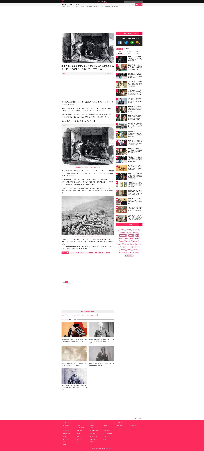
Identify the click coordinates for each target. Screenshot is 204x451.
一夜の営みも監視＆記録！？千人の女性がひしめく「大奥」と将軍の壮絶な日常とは (135, 208)
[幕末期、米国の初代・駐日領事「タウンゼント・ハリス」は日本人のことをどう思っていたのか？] (101, 330)
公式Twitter (126, 42)
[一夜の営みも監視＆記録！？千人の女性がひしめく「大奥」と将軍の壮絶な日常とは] (121, 210)
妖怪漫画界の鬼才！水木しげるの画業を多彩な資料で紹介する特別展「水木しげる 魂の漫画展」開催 (135, 134)
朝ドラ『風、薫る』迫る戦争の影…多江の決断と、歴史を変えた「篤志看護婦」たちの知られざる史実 (135, 84)
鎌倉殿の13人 (130, 255)
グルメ (64, 436)
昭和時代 (122, 252)
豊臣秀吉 (123, 250)
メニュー (63, 1)
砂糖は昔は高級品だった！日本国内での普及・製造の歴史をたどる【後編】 (74, 364)
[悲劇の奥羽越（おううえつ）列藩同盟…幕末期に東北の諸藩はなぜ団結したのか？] (74, 330)
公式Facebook (120, 42)
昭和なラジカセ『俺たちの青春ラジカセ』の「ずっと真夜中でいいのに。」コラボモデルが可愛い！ (135, 126)
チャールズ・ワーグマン (73, 315)
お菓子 (121, 238)
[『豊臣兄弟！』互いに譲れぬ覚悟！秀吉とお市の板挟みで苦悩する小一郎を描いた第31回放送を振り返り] (121, 176)
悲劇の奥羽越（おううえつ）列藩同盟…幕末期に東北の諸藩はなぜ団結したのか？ (74, 340)
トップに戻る (139, 418)
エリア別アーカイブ (94, 436)
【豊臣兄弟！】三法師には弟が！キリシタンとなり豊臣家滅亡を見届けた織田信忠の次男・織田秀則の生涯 (135, 67)
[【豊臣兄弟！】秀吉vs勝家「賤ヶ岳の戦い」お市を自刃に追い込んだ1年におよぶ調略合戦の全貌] (121, 59)
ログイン (133, 4)
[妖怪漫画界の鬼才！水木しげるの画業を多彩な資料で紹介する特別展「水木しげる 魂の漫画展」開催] (121, 134)
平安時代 (123, 232)
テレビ (122, 241)
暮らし (64, 442)
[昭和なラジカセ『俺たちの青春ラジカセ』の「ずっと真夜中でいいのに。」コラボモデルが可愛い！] (121, 126)
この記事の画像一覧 (88, 311)
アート (64, 428)
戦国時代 (129, 229)
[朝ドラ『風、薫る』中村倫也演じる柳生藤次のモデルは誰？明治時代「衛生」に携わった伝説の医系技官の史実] (121, 93)
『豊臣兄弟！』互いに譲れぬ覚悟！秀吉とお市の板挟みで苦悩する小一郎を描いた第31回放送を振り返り (135, 176)
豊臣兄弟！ (136, 247)
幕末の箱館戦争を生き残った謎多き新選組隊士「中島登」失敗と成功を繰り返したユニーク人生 (74, 387)
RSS (138, 42)
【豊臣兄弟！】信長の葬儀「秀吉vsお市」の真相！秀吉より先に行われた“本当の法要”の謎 (135, 109)
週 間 (129, 52)
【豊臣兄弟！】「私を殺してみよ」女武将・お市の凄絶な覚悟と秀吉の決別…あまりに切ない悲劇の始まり (135, 151)
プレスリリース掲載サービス (128, 33)
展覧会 (129, 250)
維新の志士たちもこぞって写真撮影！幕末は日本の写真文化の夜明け (101, 364)
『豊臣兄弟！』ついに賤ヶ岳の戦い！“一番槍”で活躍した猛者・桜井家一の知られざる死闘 (135, 201)
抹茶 (133, 244)
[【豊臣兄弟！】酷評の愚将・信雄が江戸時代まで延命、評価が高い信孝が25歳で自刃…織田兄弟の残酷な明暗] (121, 118)
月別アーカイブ (107, 436)
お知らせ (92, 428)
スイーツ (132, 235)
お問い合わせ (107, 430)
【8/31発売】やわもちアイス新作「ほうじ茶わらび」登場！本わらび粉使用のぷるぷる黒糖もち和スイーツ (135, 167)
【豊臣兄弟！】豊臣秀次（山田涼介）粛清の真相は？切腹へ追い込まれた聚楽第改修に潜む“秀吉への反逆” (135, 142)
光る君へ (130, 252)
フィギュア (128, 247)
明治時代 (88, 315)
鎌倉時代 (136, 250)
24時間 (120, 52)
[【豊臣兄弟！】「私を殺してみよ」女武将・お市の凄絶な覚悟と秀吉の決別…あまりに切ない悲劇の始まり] (121, 151)
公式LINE (132, 42)
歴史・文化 (79, 442)
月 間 (138, 52)
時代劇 (137, 238)
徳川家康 (127, 244)
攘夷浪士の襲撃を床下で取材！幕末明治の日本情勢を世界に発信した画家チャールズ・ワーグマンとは (98, 6)
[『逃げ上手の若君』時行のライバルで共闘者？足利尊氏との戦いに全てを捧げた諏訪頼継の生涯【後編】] (121, 160)
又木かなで (105, 73)
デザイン (139, 244)
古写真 (64, 444)
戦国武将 (136, 232)
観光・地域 (65, 439)
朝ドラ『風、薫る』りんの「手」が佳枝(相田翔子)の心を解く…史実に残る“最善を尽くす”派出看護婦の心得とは (135, 218)
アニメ (129, 232)
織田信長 (136, 241)
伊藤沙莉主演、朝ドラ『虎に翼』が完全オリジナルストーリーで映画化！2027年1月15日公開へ (135, 101)
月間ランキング (93, 442)
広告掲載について (94, 430)
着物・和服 (79, 430)
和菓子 (78, 436)
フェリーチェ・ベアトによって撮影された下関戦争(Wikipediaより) (88, 236)
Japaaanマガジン (70, 6)
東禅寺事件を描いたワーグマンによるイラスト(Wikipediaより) (87, 167)
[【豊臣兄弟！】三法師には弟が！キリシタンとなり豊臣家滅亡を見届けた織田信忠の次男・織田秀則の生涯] (121, 68)
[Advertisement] (88, 20)
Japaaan (102, 1)
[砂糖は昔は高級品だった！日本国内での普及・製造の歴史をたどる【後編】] (74, 354)
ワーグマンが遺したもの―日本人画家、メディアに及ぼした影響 (86, 253)
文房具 (121, 247)
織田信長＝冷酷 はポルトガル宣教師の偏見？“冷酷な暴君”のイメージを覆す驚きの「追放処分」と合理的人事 (135, 193)
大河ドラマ (136, 229)
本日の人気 (92, 439)
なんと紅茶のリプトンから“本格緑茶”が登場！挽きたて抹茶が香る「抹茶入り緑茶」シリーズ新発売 (135, 184)
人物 (64, 73)
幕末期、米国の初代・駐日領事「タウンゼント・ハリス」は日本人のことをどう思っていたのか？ (101, 341)
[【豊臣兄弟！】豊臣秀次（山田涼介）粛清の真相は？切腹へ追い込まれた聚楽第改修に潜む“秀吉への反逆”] (121, 143)
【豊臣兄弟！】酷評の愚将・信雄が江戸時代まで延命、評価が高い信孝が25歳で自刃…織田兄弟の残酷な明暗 (135, 117)
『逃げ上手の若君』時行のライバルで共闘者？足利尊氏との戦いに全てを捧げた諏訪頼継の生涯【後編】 (135, 159)
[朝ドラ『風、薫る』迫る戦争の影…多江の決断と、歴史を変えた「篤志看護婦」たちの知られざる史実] (121, 84)
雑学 (138, 235)
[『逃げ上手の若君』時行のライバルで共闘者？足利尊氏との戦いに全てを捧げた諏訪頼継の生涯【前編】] (121, 76)
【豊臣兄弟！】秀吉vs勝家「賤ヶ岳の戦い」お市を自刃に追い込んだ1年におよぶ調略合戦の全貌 (135, 59)
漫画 (132, 238)
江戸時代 (95, 315)
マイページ (92, 433)
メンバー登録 (139, 4)
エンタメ (79, 439)
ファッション (66, 430)
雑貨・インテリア (67, 433)
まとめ (78, 425)
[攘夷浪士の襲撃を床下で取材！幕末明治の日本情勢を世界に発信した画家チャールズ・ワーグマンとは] (88, 48)
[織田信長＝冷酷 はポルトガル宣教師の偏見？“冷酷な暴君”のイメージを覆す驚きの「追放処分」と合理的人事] (121, 193)
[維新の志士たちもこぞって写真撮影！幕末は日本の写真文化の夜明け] (101, 354)
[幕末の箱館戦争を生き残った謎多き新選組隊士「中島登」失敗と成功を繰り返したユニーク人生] (74, 376)
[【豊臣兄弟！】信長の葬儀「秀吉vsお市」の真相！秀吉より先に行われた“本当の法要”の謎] (121, 109)
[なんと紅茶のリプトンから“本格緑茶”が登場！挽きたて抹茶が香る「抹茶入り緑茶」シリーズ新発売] (121, 185)
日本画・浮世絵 (80, 428)
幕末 (83, 315)
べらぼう (129, 241)
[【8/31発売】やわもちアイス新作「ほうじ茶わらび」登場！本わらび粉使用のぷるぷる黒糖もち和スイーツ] (121, 168)
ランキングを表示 (128, 225)
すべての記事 (66, 425)
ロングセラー (123, 235)
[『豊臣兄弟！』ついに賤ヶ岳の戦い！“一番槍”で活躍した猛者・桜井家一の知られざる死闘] (121, 201)
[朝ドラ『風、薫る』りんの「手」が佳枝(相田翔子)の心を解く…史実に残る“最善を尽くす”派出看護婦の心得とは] (121, 218)
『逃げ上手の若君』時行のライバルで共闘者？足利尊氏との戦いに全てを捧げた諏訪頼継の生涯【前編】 (135, 75)
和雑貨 (78, 433)
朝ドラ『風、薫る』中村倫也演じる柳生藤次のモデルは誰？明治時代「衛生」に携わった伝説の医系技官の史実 (135, 92)
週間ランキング (107, 439)
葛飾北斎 (137, 252)
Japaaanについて (108, 428)
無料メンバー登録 (108, 433)
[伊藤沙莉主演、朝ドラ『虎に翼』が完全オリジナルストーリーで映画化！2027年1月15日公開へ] (121, 101)
